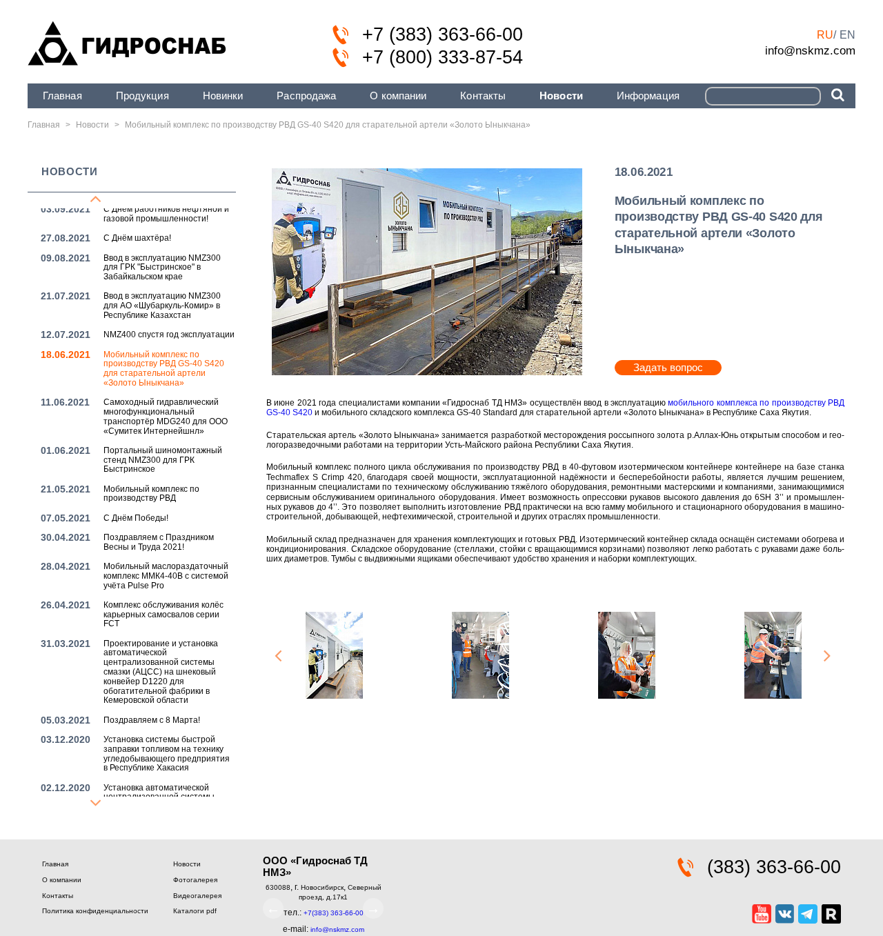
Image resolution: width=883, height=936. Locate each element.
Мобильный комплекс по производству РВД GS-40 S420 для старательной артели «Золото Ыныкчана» (163, 369)
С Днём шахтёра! (137, 238)
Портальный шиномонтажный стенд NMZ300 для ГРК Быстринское (162, 460)
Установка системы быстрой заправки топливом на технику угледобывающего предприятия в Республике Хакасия (166, 754)
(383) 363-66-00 (774, 867)
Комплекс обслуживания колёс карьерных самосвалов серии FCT (163, 614)
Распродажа (306, 95)
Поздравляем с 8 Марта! (151, 720)
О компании (398, 95)
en (847, 35)
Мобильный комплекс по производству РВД (151, 494)
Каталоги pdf (195, 911)
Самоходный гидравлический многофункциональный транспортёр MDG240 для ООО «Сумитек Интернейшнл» (165, 416)
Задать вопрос (668, 367)
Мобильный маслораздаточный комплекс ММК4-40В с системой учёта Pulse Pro (165, 575)
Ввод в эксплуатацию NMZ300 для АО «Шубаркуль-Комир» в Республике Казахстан (162, 305)
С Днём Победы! (135, 518)
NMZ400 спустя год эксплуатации (169, 334)
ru (825, 35)
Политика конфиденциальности (95, 911)
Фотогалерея (195, 880)
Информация (648, 95)
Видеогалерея (197, 895)
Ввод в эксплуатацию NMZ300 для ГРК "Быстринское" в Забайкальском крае (162, 267)
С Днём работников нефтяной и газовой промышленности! (166, 213)
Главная (62, 95)
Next (827, 657)
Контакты (483, 95)
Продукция (142, 95)
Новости (561, 95)
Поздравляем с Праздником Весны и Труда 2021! (158, 542)
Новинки (223, 95)
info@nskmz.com (810, 50)
